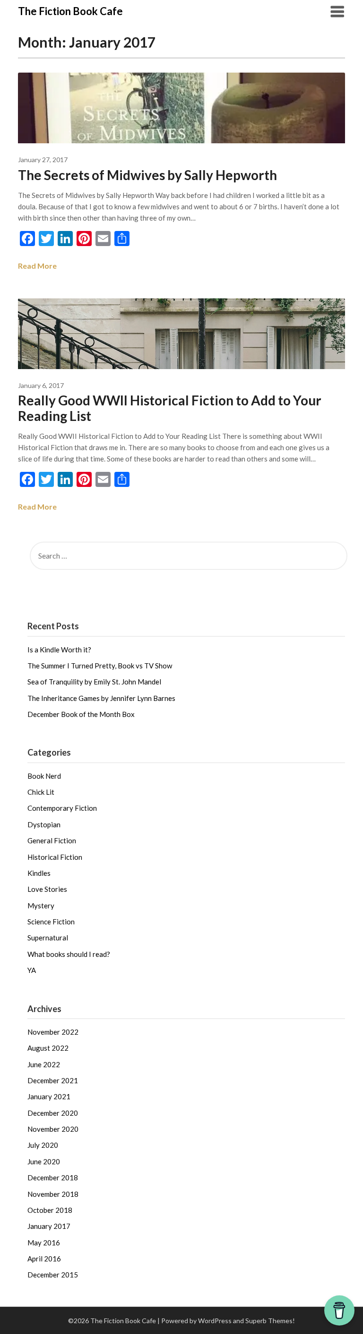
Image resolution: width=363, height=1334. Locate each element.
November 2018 (52, 1194)
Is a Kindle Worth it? (59, 649)
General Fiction (51, 840)
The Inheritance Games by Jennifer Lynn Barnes (101, 698)
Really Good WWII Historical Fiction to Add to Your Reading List (169, 408)
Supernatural (47, 937)
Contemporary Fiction (62, 808)
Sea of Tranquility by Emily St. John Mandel (94, 681)
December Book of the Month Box (81, 714)
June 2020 (43, 1161)
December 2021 (52, 1080)
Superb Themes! (270, 1321)
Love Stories (47, 889)
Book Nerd (44, 776)
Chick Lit (40, 792)
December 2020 (52, 1113)
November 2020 (52, 1129)
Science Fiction (51, 921)
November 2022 (52, 1032)
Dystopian (43, 824)
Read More (37, 265)
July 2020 (42, 1145)
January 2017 (48, 1226)
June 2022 (43, 1064)
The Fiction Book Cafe (70, 11)
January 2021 (48, 1096)
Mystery (40, 905)
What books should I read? (68, 954)
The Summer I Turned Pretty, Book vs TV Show (99, 665)
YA (31, 970)
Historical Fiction (54, 857)
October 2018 (49, 1210)
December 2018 (52, 1177)
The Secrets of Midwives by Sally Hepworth (147, 175)
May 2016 (43, 1242)
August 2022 (48, 1048)
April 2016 (44, 1258)
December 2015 (52, 1274)
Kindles (39, 873)
